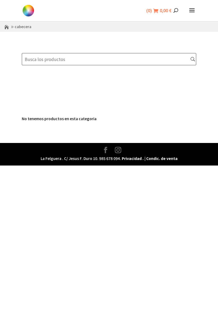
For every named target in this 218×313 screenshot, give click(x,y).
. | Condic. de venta (160, 158)
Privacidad (132, 158)
